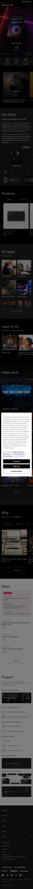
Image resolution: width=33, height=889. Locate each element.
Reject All (16, 466)
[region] (16, 444)
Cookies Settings (16, 471)
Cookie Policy (19, 454)
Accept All (16, 461)
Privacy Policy (7, 456)
